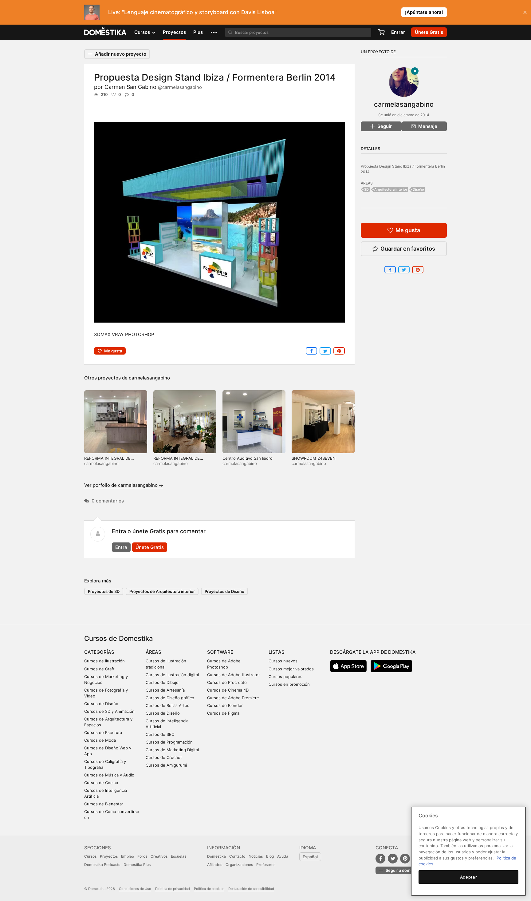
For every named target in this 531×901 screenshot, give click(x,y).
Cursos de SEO (160, 734)
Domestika (216, 856)
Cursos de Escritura (103, 732)
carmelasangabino (149, 378)
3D (366, 189)
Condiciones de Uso (135, 889)
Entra (121, 547)
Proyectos (174, 32)
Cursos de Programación (169, 742)
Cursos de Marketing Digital (172, 749)
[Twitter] (393, 858)
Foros (142, 856)
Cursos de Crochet (164, 757)
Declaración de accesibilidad (251, 889)
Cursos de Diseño (101, 703)
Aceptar (468, 877)
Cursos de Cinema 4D (228, 690)
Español (310, 856)
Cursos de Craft (99, 668)
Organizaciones (239, 864)
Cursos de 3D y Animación (109, 711)
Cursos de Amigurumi (166, 765)
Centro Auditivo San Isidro (247, 458)
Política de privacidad (172, 889)
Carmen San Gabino (153, 87)
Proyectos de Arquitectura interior (162, 591)
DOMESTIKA (105, 32)
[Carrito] (381, 32)
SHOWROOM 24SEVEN (314, 458)
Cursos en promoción (289, 684)
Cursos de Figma (223, 713)
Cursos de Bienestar (103, 803)
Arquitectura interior (390, 189)
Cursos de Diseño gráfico (170, 697)
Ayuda (282, 856)
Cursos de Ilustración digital (172, 674)
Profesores (265, 864)
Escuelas (178, 856)
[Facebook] (380, 858)
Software (220, 652)
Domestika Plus (137, 864)
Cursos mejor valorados (291, 668)
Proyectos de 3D (104, 591)
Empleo (127, 856)
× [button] (525, 11)
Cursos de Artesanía (165, 690)
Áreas (153, 652)
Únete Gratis (150, 547)
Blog (270, 856)
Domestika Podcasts (102, 864)
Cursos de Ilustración (104, 660)
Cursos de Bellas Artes (167, 705)
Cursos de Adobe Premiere (233, 697)
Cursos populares (285, 676)
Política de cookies (209, 889)
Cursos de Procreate (227, 682)
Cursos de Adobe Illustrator (233, 674)
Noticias (256, 856)
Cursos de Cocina (101, 782)
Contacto (237, 856)
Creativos (159, 856)
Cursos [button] (142, 32)
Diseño (418, 189)
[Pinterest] (405, 858)
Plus (198, 32)
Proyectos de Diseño (224, 591)
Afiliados (214, 864)
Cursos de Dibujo (162, 682)
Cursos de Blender (225, 705)
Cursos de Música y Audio (109, 774)
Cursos (90, 856)
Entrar (398, 32)
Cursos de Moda (100, 740)
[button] (214, 32)
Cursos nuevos (283, 660)
